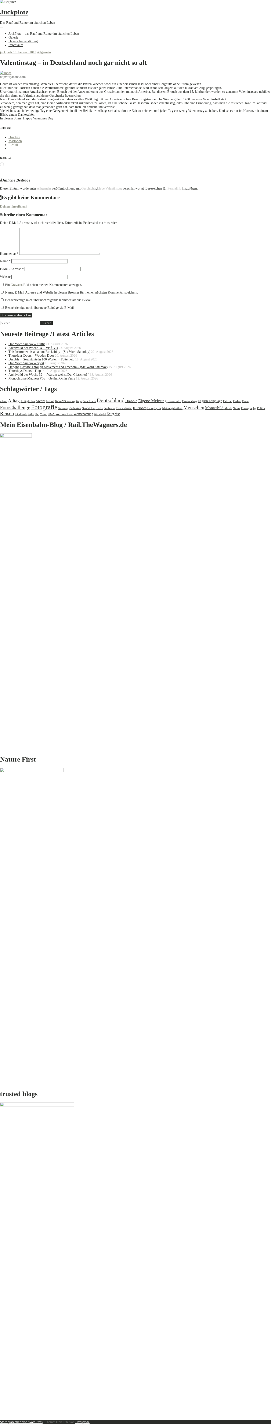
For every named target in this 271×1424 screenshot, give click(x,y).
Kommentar (9, 253)
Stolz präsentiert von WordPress (21, 1422)
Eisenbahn (174, 401)
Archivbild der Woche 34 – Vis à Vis (33, 348)
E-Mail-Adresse (12, 269)
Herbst (99, 408)
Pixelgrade (82, 1422)
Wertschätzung (83, 414)
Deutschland (110, 400)
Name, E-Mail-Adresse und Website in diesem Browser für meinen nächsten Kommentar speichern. (71, 292)
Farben (237, 401)
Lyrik (157, 408)
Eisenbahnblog (189, 401)
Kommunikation (124, 408)
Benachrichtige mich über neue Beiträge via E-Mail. (40, 307)
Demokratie (89, 401)
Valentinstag (113, 188)
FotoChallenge (15, 407)
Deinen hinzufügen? (13, 206)
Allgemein (44, 52)
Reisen (7, 413)
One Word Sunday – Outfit (26, 344)
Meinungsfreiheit (172, 408)
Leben (150, 408)
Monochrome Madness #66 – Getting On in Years (41, 378)
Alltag (14, 400)
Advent (3, 401)
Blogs (79, 401)
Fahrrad (227, 401)
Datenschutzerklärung (23, 41)
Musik (228, 408)
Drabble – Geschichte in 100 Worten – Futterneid (41, 359)
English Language (210, 401)
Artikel (50, 401)
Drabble (131, 401)
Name (5, 261)
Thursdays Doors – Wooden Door (31, 355)
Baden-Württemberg (65, 401)
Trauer (43, 414)
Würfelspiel (100, 414)
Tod (37, 414)
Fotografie (44, 407)
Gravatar (16, 285)
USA (51, 414)
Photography (248, 408)
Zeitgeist (113, 414)
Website (5, 276)
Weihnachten (64, 414)
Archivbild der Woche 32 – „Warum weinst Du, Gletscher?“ (48, 374)
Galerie (13, 37)
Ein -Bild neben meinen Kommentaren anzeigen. (43, 285)
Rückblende (21, 414)
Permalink (174, 188)
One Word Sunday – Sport (26, 363)
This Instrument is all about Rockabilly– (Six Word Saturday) (49, 351)
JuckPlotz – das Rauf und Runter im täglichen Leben (43, 33)
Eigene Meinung (152, 401)
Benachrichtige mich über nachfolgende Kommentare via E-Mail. (48, 300)
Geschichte (88, 188)
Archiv (40, 401)
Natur (236, 408)
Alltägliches (28, 401)
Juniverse (109, 408)
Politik (261, 408)
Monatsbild (214, 408)
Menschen (193, 407)
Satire (31, 414)
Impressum (15, 45)
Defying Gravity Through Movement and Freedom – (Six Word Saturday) (58, 367)
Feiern (245, 401)
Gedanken (75, 408)
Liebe (101, 188)
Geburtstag (63, 408)
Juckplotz (14, 12)
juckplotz (6, 52)
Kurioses (140, 408)
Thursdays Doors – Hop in (26, 371)
